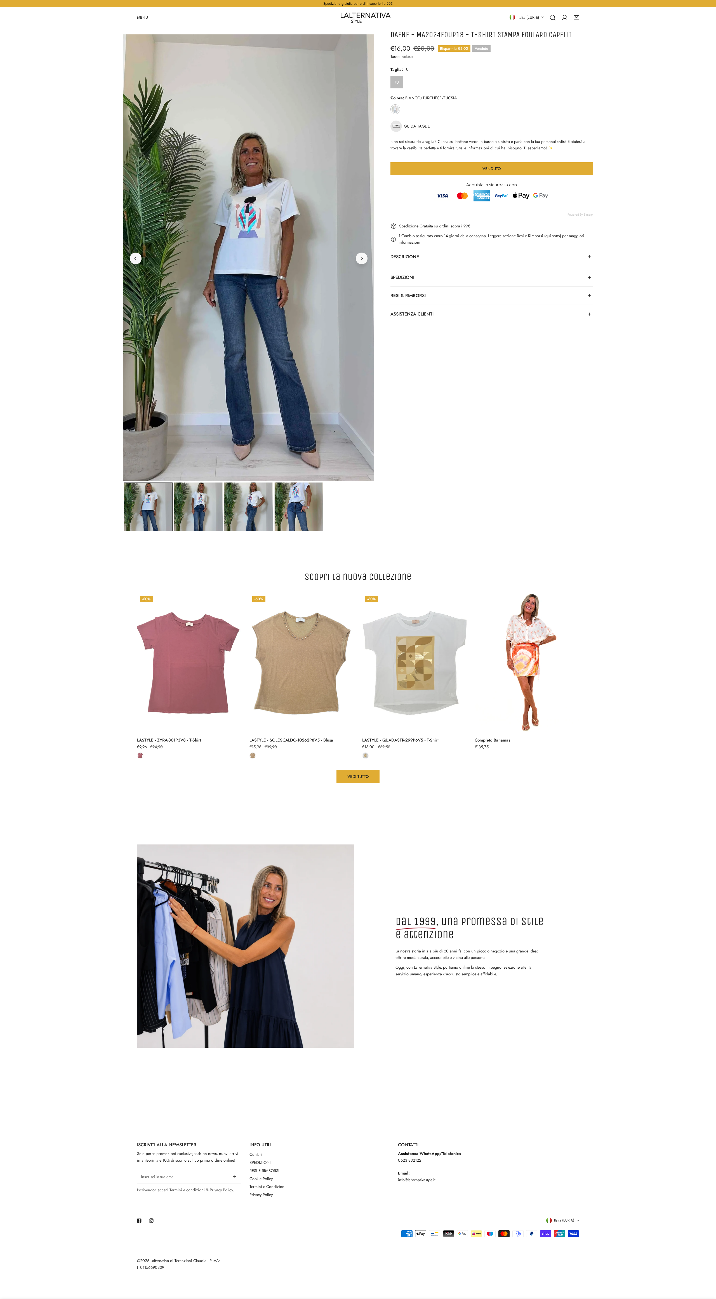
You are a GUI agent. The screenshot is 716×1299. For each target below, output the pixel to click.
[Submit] (234, 1176)
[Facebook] (139, 1220)
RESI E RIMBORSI (264, 1170)
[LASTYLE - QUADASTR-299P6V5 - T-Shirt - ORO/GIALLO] (365, 755)
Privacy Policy (261, 1194)
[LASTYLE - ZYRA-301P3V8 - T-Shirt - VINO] (140, 755)
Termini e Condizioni (267, 1186)
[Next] (362, 258)
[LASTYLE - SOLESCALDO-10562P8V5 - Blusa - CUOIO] (252, 755)
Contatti (255, 1154)
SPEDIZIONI (260, 1162)
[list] (248, 257)
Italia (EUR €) (528, 17)
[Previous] (136, 258)
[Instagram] (151, 1220)
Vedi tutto (358, 776)
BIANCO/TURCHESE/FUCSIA (395, 109)
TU (396, 82)
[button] (576, 17)
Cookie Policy (261, 1179)
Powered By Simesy (580, 214)
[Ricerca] (553, 17)
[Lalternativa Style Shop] (365, 17)
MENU (142, 17)
